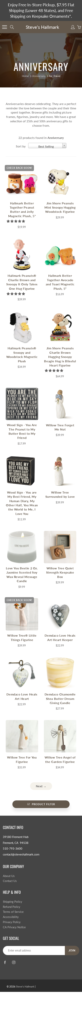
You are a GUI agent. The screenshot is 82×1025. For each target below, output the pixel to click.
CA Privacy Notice (14, 927)
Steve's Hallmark (42, 27)
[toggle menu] (4, 27)
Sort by (21, 146)
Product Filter (43, 804)
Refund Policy (11, 906)
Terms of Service (13, 911)
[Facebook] (5, 962)
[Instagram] (13, 962)
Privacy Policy (12, 922)
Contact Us (10, 881)
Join (72, 950)
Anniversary (38, 76)
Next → (41, 786)
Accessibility (11, 917)
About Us (9, 876)
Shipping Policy (12, 901)
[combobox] (47, 145)
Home (25, 76)
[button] (16, 221)
